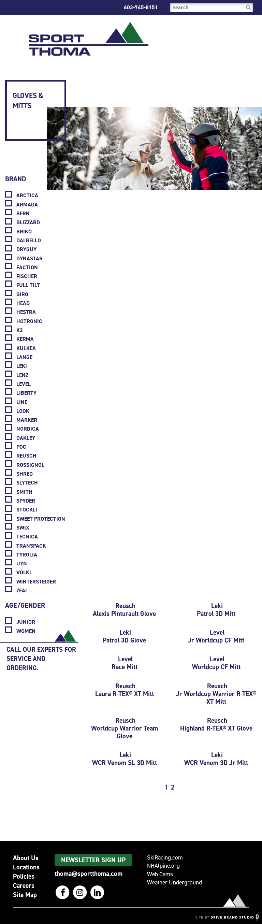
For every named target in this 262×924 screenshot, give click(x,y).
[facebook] (63, 892)
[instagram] (80, 892)
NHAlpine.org (163, 866)
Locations (26, 867)
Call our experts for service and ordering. (41, 658)
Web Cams (160, 874)
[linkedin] (97, 892)
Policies (23, 876)
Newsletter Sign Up (93, 860)
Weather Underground (174, 882)
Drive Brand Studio (233, 917)
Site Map (25, 895)
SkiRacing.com (165, 858)
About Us (26, 858)
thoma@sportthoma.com (88, 873)
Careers (23, 885)
